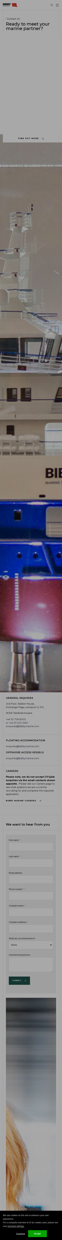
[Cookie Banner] (31, 1225)
